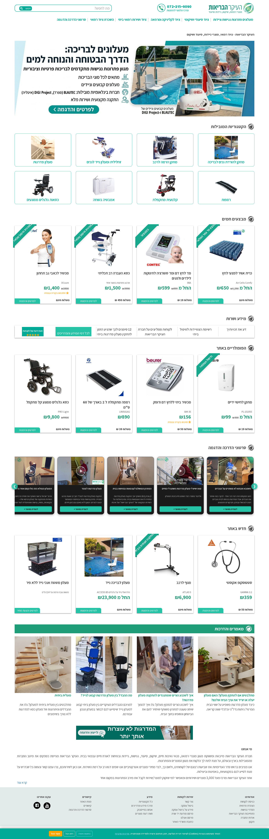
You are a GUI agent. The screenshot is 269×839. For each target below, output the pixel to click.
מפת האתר (85, 801)
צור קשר (189, 801)
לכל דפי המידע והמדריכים (73, 333)
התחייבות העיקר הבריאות (241, 813)
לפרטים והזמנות (210, 301)
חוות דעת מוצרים (144, 813)
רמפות (226, 199)
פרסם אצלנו (187, 817)
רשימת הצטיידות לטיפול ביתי (196, 331)
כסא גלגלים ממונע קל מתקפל (47, 402)
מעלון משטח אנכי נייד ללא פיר (47, 582)
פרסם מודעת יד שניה (182, 813)
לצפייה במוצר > (230, 509)
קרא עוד (22, 782)
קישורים (87, 805)
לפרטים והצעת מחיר (27, 610)
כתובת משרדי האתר (182, 821)
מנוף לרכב (184, 582)
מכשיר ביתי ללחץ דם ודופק (172, 402)
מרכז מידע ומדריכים (142, 805)
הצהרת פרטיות (246, 805)
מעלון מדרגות (42, 161)
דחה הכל (69, 833)
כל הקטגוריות (146, 801)
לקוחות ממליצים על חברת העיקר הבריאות (155, 331)
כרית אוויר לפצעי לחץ (237, 273)
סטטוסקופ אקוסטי (239, 582)
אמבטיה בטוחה (104, 199)
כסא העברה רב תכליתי (114, 273)
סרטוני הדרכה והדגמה (71, 19)
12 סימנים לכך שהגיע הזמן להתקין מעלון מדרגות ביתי (114, 331)
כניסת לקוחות (247, 801)
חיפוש (28, 8)
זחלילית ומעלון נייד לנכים (104, 161)
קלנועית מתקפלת (165, 199)
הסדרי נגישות (247, 809)
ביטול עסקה (187, 805)
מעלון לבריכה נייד (118, 582)
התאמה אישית (84, 833)
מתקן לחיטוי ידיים (240, 402)
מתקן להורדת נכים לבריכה (226, 161)
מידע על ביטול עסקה (182, 809)
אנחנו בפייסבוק (145, 809)
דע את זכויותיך (236, 329)
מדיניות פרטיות (122, 833)
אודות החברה (247, 817)
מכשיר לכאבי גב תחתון (53, 273)
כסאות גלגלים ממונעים (43, 199)
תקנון (251, 821)
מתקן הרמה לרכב (165, 161)
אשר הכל (55, 833)
